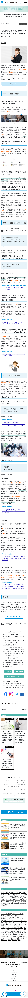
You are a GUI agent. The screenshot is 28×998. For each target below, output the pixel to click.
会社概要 (8, 671)
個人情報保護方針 (11, 793)
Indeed (3, 917)
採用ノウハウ (15, 899)
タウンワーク (13, 926)
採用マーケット (10, 901)
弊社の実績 (19, 671)
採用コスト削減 (19, 933)
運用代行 (14, 939)
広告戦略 (3, 933)
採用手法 (9, 903)
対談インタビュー (21, 931)
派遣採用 (12, 938)
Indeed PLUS (4, 892)
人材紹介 (12, 898)
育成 (21, 938)
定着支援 (13, 931)
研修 (17, 938)
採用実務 (23, 901)
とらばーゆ (17, 919)
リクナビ (18, 927)
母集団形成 (22, 936)
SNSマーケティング (15, 892)
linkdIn (9, 917)
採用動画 (21, 934)
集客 (6, 905)
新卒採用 (3, 42)
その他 (18, 894)
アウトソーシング (8, 920)
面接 (19, 939)
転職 (9, 939)
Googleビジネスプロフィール (9, 915)
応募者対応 (10, 933)
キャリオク (10, 924)
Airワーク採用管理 (6, 913)
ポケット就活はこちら (14, 616)
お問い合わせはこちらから (14, 676)
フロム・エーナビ (10, 927)
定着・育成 (19, 898)
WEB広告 (3, 919)
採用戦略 (3, 903)
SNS (13, 917)
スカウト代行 (17, 924)
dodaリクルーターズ (18, 913)
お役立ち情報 (23, 24)
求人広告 (16, 903)
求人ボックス (4, 938)
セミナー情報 (18, 896)
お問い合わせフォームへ (15, 812)
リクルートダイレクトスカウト (15, 929)
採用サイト (14, 934)
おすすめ (10, 919)
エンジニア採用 (8, 922)
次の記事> (24, 710)
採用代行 (17, 901)
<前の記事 (3, 710)
